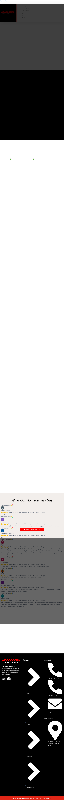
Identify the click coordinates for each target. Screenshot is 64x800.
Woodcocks (3, 1)
